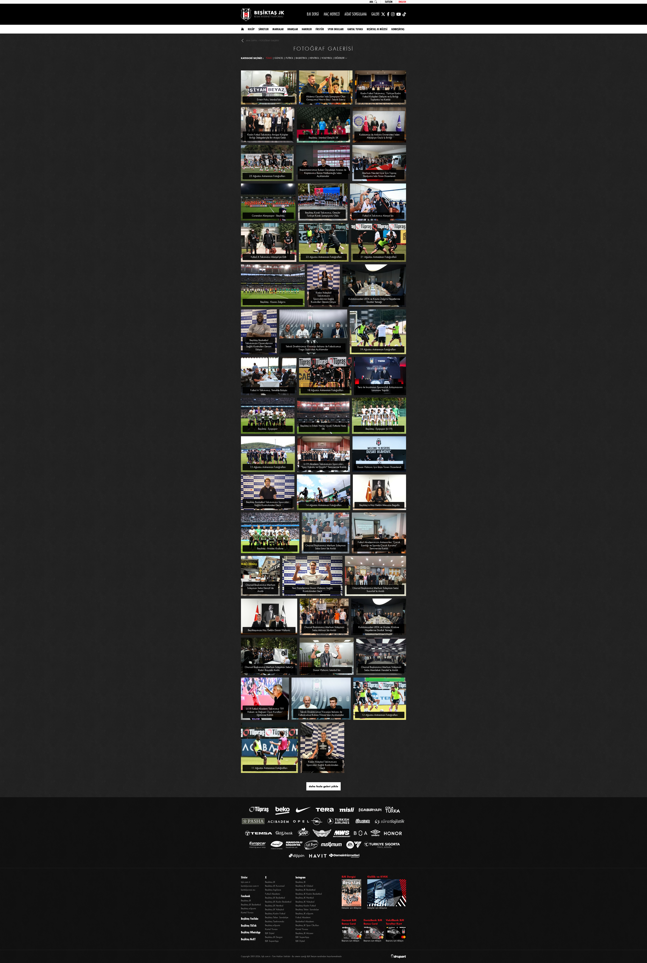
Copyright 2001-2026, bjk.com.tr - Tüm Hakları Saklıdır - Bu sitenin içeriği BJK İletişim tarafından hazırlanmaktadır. (291, 956)
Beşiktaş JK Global (304, 885)
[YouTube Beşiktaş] (398, 14)
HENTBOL (314, 58)
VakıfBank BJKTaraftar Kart (395, 922)
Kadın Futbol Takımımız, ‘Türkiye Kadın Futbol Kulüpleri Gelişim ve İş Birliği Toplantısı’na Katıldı (381, 96)
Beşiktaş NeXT (248, 939)
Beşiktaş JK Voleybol (274, 909)
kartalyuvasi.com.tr (250, 885)
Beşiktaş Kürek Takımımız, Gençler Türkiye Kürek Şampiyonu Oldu (322, 214)
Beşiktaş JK (246, 900)
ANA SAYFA (251, 40)
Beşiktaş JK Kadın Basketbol (278, 901)
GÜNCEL (278, 58)
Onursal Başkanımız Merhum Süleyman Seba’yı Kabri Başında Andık (269, 669)
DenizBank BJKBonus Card (373, 922)
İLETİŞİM (388, 1)
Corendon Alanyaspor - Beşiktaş (268, 215)
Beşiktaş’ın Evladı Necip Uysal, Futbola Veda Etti (323, 427)
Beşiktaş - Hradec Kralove (270, 548)
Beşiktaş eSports (248, 908)
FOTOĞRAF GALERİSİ (269, 40)
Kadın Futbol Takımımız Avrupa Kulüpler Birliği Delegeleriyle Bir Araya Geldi (267, 136)
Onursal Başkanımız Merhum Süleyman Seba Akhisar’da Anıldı (324, 629)
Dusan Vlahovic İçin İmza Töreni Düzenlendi (379, 467)
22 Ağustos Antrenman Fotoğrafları (324, 256)
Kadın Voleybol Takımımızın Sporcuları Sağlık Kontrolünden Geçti (322, 764)
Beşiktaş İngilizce (273, 889)
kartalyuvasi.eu (248, 889)
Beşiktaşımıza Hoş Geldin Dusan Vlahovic (269, 630)
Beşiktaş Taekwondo (274, 921)
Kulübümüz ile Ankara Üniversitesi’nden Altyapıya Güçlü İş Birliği (379, 136)
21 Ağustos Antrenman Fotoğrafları (379, 256)
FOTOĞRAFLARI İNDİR (286, 71)
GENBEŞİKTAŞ (397, 29)
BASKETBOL (301, 58)
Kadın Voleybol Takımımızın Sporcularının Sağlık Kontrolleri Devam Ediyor (323, 297)
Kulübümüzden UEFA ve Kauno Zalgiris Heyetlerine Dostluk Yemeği (374, 300)
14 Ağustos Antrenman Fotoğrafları (324, 505)
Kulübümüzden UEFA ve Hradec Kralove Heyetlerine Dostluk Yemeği (378, 629)
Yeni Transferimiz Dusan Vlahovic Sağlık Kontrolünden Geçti (312, 590)
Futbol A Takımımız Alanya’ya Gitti (268, 256)
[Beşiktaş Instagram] (393, 14)
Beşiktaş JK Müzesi (304, 933)
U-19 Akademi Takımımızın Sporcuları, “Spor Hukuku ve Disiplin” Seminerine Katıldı (323, 466)
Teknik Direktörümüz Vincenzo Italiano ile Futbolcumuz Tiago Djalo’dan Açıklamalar (313, 348)
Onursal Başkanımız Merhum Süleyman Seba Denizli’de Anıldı (260, 587)
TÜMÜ (269, 58)
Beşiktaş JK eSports (304, 913)
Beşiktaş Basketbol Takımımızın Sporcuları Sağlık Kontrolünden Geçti (267, 504)
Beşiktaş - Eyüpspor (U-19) (379, 428)
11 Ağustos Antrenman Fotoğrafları (269, 768)
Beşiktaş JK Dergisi (273, 937)
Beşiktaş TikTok (248, 925)
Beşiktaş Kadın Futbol (275, 913)
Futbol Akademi (272, 893)
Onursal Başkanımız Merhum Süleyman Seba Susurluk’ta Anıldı (375, 590)
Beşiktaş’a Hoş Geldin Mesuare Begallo (379, 505)
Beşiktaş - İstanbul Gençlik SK (323, 137)
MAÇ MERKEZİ (332, 14)
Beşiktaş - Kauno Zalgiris (272, 301)
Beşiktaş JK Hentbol (274, 905)
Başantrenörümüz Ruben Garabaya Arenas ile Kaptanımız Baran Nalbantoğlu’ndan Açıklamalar (323, 172)
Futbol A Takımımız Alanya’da (378, 215)
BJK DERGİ (313, 14)
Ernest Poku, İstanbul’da (269, 99)
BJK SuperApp (272, 941)
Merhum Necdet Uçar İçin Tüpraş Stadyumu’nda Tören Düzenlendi (379, 175)
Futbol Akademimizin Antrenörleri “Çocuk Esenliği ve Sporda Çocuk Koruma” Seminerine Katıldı (379, 545)
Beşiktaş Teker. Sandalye (276, 917)
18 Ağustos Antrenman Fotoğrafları (325, 390)
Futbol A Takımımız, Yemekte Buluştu (268, 390)
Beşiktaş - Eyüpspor (268, 428)
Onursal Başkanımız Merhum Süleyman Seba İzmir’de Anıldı (325, 547)
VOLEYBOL (326, 58)
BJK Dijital (269, 933)
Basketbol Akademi (305, 921)
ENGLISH (402, 1)
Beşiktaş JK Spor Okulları (307, 925)
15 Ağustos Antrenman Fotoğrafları (268, 467)
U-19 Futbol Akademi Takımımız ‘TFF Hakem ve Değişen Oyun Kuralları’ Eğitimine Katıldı (265, 711)
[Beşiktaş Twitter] (383, 14)
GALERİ (375, 14)
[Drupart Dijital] (398, 956)
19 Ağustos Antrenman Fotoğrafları (378, 349)
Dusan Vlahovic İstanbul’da (326, 670)
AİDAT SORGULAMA (356, 14)
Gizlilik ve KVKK (377, 876)
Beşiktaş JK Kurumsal (275, 885)
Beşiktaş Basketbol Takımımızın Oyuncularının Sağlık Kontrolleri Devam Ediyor (259, 345)
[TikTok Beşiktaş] (404, 14)
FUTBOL (289, 58)
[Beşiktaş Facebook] (388, 14)
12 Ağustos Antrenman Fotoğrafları (380, 714)
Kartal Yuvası (247, 912)
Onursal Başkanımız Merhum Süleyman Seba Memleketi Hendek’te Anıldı (381, 669)
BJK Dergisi (349, 876)
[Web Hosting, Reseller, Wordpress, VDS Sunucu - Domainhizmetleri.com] (343, 855)
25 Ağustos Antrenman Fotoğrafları (267, 176)
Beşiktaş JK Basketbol (251, 904)
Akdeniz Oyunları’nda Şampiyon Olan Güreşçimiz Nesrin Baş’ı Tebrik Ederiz (325, 98)
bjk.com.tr (245, 882)
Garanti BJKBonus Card (349, 922)
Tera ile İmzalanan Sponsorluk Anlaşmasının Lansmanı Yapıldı (380, 389)
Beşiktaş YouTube (249, 919)
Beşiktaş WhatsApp (250, 932)
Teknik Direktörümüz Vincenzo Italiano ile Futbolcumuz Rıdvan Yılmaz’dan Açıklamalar (321, 713)
